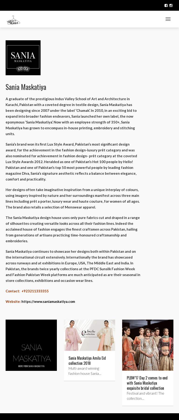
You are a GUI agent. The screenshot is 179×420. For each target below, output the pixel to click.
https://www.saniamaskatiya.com (48, 301)
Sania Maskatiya (36, 366)
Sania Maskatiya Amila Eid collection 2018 (87, 360)
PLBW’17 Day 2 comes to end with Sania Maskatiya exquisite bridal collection (147, 383)
